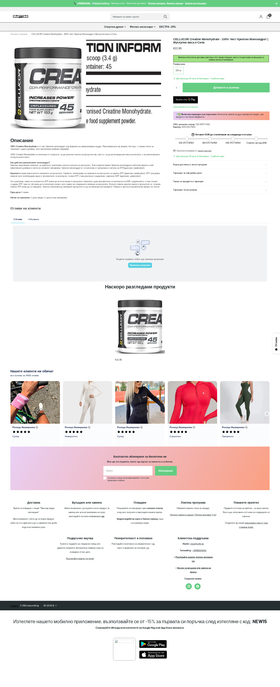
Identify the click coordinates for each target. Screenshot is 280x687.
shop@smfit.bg (197, 544)
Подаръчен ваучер (80, 538)
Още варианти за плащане (185, 106)
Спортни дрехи (113, 26)
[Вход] (261, 16)
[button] (180, 84)
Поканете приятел (246, 502)
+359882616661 (199, 550)
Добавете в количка (226, 87)
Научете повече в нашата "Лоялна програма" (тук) (193, 515)
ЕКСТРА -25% (167, 26)
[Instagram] (189, 586)
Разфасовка (179, 64)
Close (276, 3)
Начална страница (18, 34)
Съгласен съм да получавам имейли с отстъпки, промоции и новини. (128, 479)
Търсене (165, 16)
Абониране (166, 470)
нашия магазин (204, 151)
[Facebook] (197, 586)
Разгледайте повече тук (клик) (80, 558)
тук (153, 544)
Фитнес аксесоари (141, 26)
